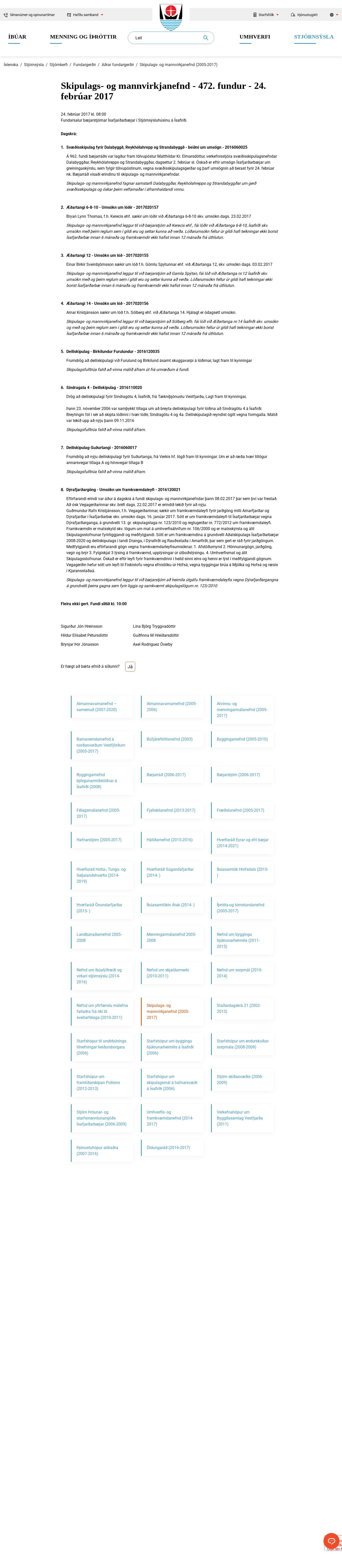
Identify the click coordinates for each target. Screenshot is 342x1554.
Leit (138, 38)
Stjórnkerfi (59, 64)
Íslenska (11, 64)
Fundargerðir (84, 64)
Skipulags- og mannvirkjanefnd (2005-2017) (179, 64)
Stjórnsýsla (34, 64)
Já (130, 666)
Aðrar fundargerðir (118, 64)
